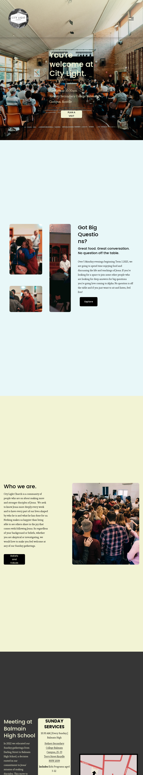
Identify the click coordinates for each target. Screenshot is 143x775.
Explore (88, 301)
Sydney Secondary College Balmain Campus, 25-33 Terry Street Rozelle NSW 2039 (54, 752)
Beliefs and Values (14, 559)
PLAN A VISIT (71, 114)
